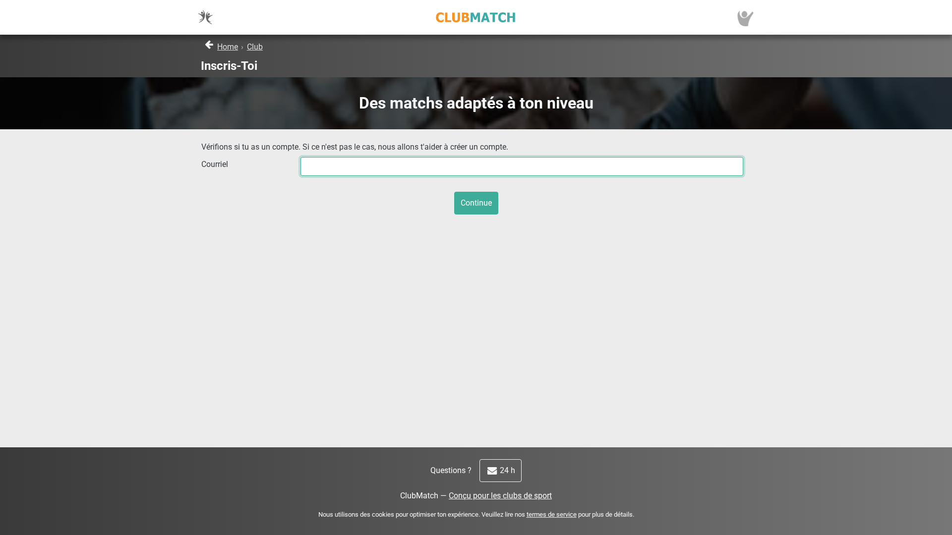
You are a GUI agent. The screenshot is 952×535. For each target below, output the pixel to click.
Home (227, 47)
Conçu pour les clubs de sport (500, 495)
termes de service (552, 514)
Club (255, 47)
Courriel (214, 164)
